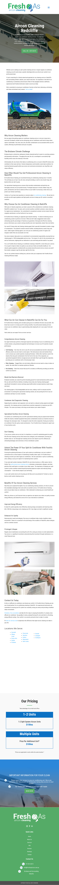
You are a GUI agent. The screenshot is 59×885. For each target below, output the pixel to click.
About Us (29, 839)
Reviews (29, 848)
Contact (29, 854)
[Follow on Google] (31, 826)
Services (29, 842)
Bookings (29, 851)
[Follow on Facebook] (29, 826)
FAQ (30, 845)
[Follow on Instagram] (27, 826)
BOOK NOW (29, 791)
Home (29, 836)
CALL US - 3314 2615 (29, 51)
